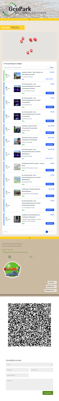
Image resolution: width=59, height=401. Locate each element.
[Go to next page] (54, 232)
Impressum (50, 286)
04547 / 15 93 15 (7, 250)
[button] (23, 38)
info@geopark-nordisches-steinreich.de (15, 252)
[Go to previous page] (44, 232)
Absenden (47, 393)
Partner (51, 282)
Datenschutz (49, 290)
